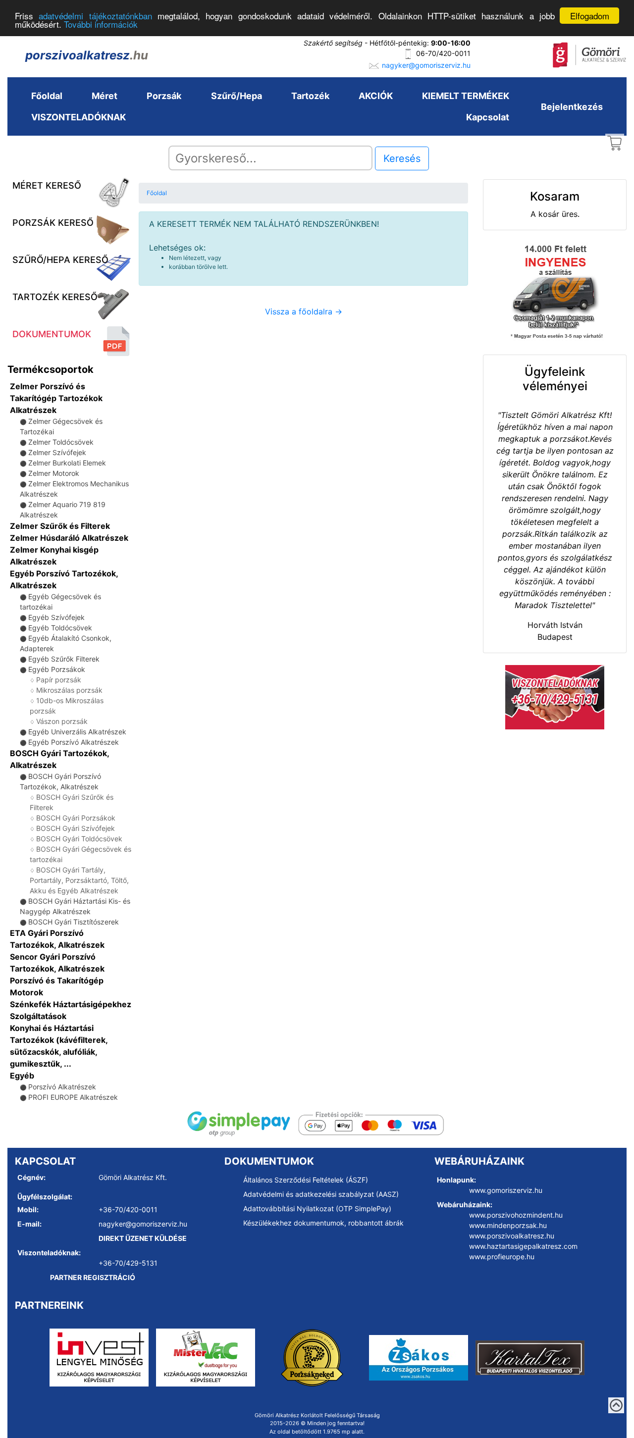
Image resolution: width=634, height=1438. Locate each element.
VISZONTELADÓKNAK (78, 117)
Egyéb (22, 1075)
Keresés (402, 158)
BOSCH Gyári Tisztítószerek (73, 922)
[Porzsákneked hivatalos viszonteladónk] (312, 1357)
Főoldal (46, 96)
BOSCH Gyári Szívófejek (75, 828)
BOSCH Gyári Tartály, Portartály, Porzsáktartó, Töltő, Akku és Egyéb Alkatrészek (79, 880)
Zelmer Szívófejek (57, 452)
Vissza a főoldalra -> (303, 311)
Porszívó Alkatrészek (62, 1086)
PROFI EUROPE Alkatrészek (73, 1097)
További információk (101, 24)
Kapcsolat (487, 117)
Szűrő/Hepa (236, 96)
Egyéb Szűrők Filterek (64, 659)
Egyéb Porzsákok (56, 669)
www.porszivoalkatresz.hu (511, 1236)
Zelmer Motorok (53, 473)
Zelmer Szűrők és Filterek (60, 526)
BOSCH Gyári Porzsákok (75, 818)
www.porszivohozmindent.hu (516, 1215)
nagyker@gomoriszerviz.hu (426, 65)
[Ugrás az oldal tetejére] (616, 1405)
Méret (104, 96)
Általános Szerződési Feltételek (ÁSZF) (305, 1180)
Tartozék (310, 96)
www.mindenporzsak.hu (508, 1225)
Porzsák (164, 96)
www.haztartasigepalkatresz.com (523, 1246)
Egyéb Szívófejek (56, 617)
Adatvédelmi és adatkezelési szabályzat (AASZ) (321, 1194)
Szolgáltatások (38, 1016)
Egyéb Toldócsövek (60, 627)
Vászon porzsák (62, 721)
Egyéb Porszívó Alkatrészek (73, 742)
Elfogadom (589, 15)
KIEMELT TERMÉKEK (465, 96)
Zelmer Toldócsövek (61, 442)
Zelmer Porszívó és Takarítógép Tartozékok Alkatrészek (56, 398)
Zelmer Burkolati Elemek (67, 463)
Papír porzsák (58, 679)
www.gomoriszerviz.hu (505, 1190)
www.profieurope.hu (501, 1256)
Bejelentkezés (572, 107)
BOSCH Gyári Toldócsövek (79, 838)
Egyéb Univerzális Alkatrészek (77, 731)
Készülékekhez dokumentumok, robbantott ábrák (323, 1223)
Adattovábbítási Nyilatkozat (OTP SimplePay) (317, 1208)
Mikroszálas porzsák (69, 690)
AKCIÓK (376, 96)
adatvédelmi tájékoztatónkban (95, 16)
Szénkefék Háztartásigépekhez (70, 1004)
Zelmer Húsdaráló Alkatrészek (69, 538)
